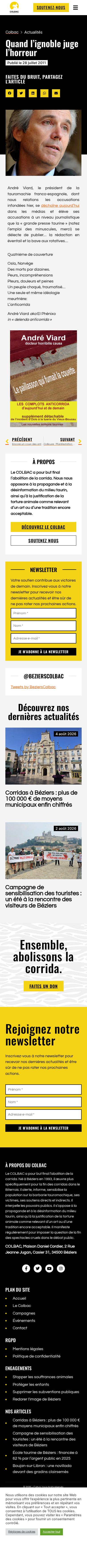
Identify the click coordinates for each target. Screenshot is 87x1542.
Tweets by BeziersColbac (33, 687)
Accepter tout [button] (51, 1531)
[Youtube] (49, 1268)
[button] (10, 93)
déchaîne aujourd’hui (60, 206)
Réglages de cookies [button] (21, 1531)
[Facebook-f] (26, 1268)
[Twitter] (38, 1268)
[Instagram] (61, 1268)
